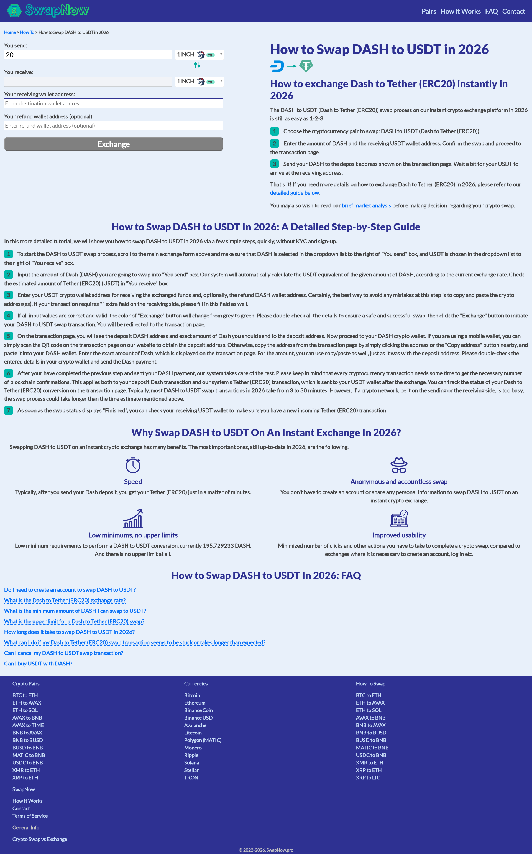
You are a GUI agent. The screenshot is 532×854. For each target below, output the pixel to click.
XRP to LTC (368, 777)
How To (27, 32)
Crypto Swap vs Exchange (39, 839)
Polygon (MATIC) (202, 740)
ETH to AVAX (26, 703)
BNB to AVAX (27, 733)
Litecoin (193, 733)
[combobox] (199, 55)
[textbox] (199, 55)
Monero (193, 747)
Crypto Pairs (26, 683)
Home (10, 32)
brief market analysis (366, 205)
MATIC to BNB (28, 755)
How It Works (461, 11)
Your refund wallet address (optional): (49, 116)
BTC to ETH (25, 695)
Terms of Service (30, 816)
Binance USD (198, 718)
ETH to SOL (25, 710)
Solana (191, 762)
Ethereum (195, 703)
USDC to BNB (27, 762)
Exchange (114, 144)
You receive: (18, 71)
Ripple (191, 755)
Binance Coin (198, 710)
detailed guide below (294, 192)
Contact (513, 11)
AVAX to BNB (27, 718)
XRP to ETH (25, 777)
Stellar (191, 770)
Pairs (429, 11)
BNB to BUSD (27, 740)
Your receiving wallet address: (39, 94)
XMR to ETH (26, 770)
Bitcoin (192, 695)
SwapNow (23, 789)
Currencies (196, 683)
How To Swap (370, 683)
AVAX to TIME (28, 725)
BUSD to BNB (27, 747)
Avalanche (195, 725)
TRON (191, 777)
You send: (15, 45)
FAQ (491, 11)
